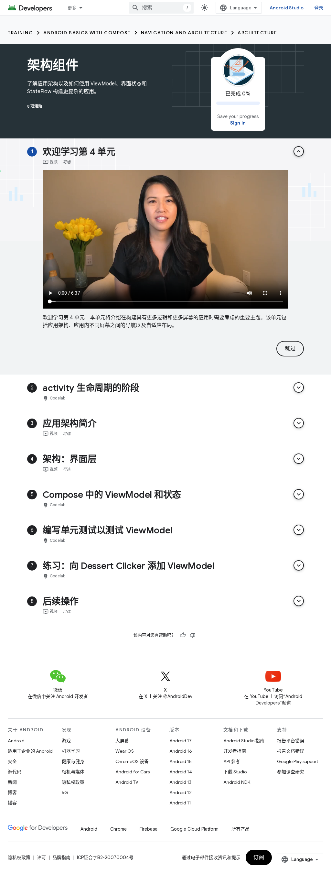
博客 (12, 792)
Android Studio (287, 8)
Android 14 (180, 772)
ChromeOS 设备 (132, 761)
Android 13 (180, 782)
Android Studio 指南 (243, 741)
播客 (12, 803)
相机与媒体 (73, 772)
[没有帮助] (193, 635)
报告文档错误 (290, 751)
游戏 (66, 741)
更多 (72, 8)
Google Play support (297, 761)
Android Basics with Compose (87, 33)
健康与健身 (73, 761)
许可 (41, 857)
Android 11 (180, 803)
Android (16, 741)
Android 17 (180, 741)
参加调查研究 (290, 772)
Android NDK (236, 782)
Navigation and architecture (184, 33)
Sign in (238, 123)
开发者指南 (234, 751)
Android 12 (180, 792)
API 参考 (231, 761)
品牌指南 (61, 857)
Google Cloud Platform (194, 829)
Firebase (148, 829)
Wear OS (124, 751)
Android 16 (180, 751)
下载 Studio (235, 772)
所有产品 (240, 829)
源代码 (14, 772)
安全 (12, 761)
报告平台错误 (290, 741)
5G (65, 792)
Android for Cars (132, 772)
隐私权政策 (73, 782)
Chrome (118, 829)
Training (20, 33)
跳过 (290, 348)
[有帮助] (183, 635)
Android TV (126, 782)
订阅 (258, 857)
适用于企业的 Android (30, 751)
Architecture (257, 33)
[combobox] (161, 8)
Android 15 (180, 761)
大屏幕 (122, 741)
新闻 (12, 782)
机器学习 (71, 751)
